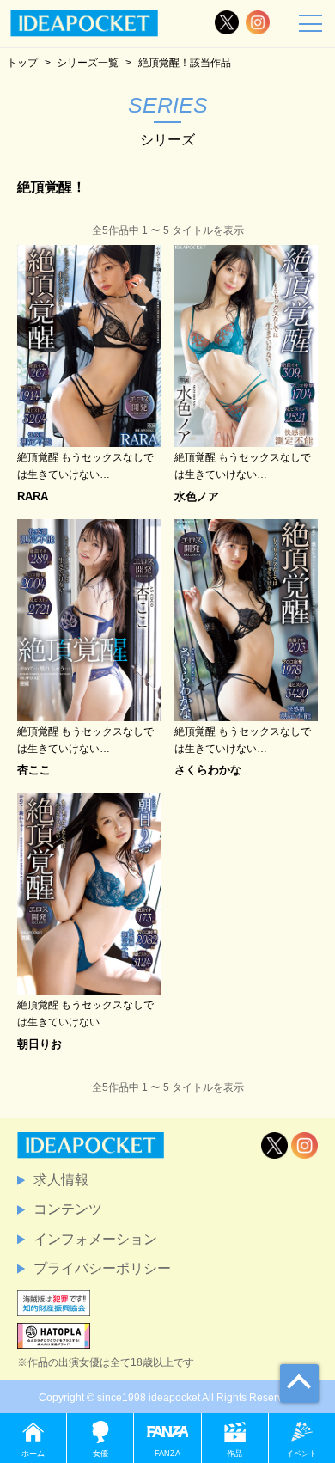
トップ (22, 62)
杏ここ (34, 769)
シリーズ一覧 (88, 62)
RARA (32, 496)
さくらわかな (207, 769)
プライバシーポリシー (102, 1268)
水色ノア (196, 496)
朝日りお (39, 1044)
